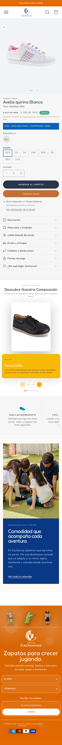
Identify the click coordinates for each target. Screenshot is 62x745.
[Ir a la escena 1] (25, 390)
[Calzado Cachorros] (27, 12)
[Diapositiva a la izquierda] (24, 90)
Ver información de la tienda (20, 209)
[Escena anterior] (22, 384)
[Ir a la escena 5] (33, 390)
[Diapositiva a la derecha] (37, 90)
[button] (47, 12)
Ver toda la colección (20, 576)
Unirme (31, 712)
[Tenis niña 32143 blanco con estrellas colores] (6, 139)
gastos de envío (29, 117)
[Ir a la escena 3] (30, 390)
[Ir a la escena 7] (37, 390)
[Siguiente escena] (39, 384)
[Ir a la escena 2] (28, 390)
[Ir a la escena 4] (32, 390)
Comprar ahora (31, 193)
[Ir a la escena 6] (35, 390)
